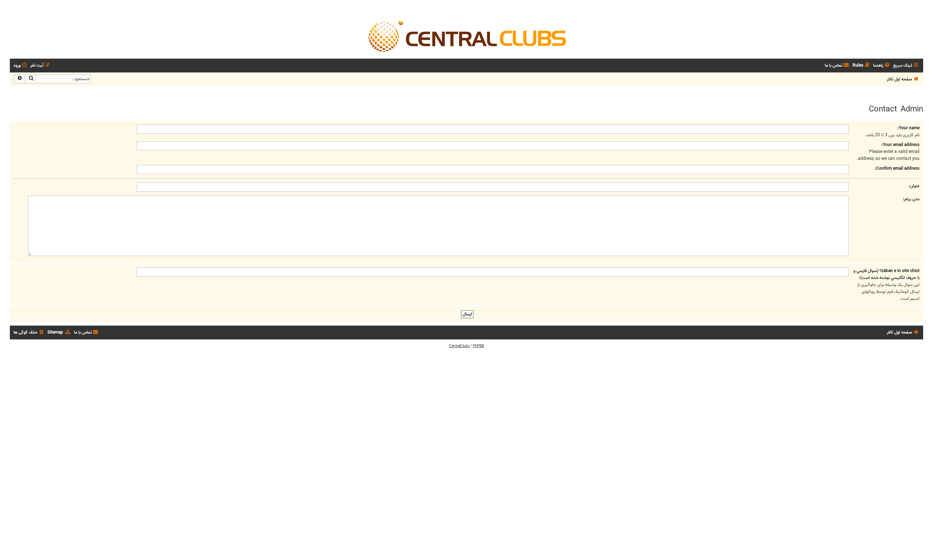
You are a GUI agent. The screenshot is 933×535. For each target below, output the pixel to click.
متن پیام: (911, 199)
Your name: (908, 128)
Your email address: (900, 144)
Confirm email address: (897, 168)
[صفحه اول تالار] (466, 36)
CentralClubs (459, 346)
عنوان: (914, 185)
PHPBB (478, 346)
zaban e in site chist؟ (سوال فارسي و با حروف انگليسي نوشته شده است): (887, 274)
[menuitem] (882, 66)
